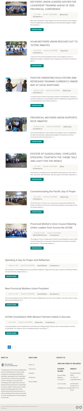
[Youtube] (80, 407)
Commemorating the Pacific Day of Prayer (53, 191)
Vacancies (32, 377)
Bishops (62, 166)
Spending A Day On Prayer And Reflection (27, 260)
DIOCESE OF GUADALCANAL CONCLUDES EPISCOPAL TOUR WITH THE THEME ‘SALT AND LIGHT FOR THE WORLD (53, 157)
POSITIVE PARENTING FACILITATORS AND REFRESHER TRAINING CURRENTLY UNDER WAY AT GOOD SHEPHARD (54, 81)
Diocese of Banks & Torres (40, 235)
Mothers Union (64, 14)
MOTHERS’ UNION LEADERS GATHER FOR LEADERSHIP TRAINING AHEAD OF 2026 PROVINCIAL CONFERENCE (53, 5)
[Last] (15, 346)
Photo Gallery (33, 381)
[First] (6, 346)
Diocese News (64, 50)
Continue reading (37, 29)
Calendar (31, 373)
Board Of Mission (42, 265)
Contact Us (32, 369)
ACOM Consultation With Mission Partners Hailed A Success (37, 316)
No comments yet (37, 16)
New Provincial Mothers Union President (27, 288)
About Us (31, 364)
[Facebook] (77, 407)
